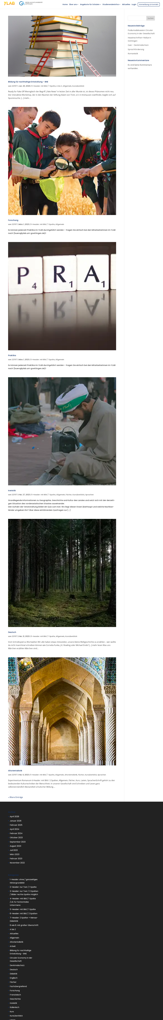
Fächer (69, 494)
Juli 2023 (14, 850)
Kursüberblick (78, 86)
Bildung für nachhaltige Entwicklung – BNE (28, 81)
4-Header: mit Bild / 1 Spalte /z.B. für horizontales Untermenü (23, 901)
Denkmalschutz (17, 965)
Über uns (72, 5)
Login (132, 5)
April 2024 (14, 829)
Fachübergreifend (18, 986)
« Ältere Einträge (15, 797)
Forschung (13, 220)
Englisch (13, 978)
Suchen (151, 18)
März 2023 (14, 854)
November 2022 (17, 862)
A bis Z (59, 86)
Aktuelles (125, 5)
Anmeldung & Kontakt (147, 4)
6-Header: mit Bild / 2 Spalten (23, 913)
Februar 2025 (16, 825)
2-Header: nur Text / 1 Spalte (23, 887)
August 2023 (15, 846)
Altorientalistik (15, 770)
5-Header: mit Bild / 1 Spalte (44, 86)
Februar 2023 (16, 858)
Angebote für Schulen (88, 5)
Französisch (15, 994)
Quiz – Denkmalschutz (138, 45)
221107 (14, 86)
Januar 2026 (15, 820)
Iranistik (12, 490)
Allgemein (67, 86)
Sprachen (89, 494)
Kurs (12, 1011)
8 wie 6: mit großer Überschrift (24, 925)
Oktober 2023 (16, 837)
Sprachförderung (136, 49)
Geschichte (15, 999)
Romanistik (133, 53)
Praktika (12, 355)
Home (63, 5)
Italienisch (14, 1007)
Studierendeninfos (109, 5)
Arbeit (13, 946)
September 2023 (18, 841)
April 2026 (14, 816)
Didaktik (13, 973)
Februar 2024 (16, 833)
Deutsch (12, 632)
